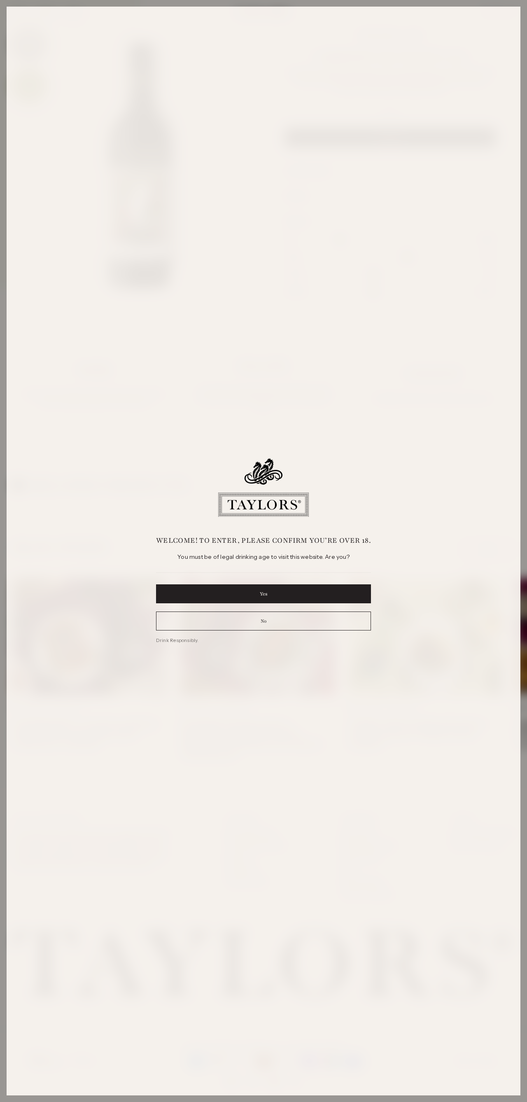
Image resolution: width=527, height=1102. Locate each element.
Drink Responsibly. (177, 640)
